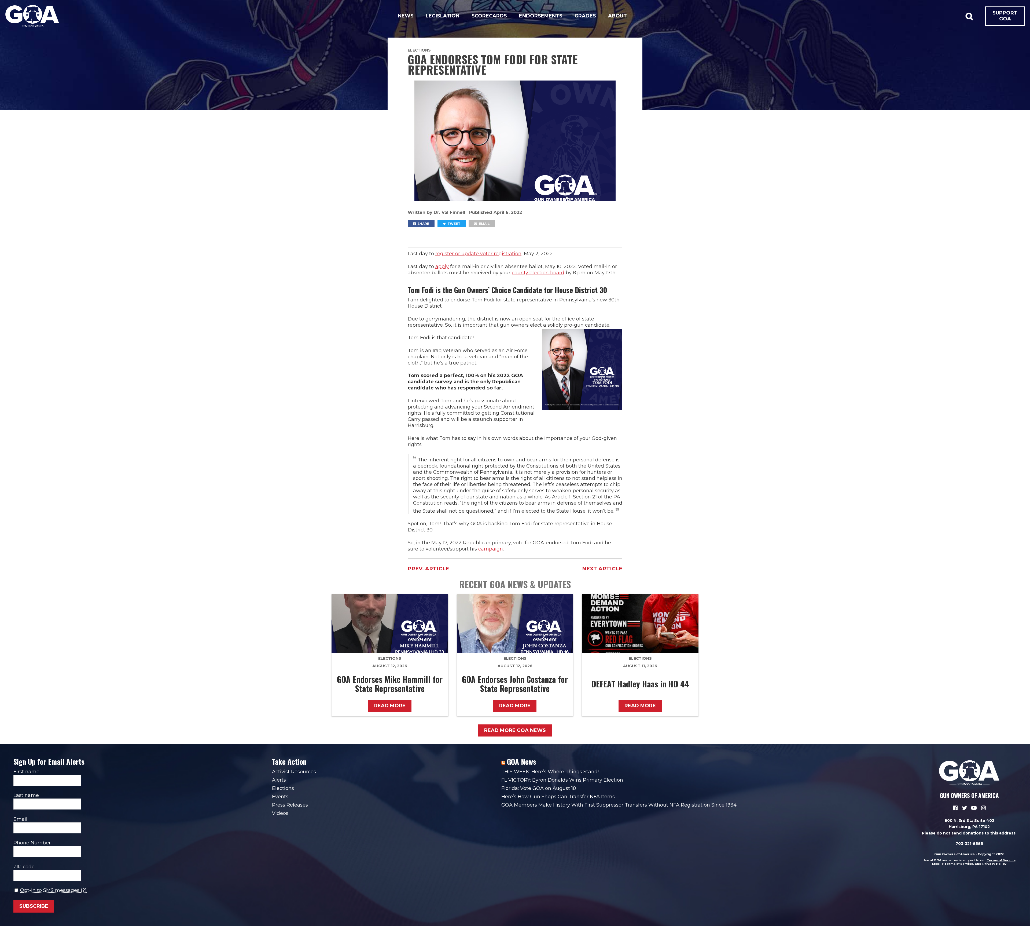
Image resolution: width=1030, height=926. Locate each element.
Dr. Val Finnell (450, 212)
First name (26, 772)
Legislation (442, 16)
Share (423, 224)
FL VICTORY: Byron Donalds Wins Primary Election (562, 780)
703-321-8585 (969, 843)
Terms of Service (1001, 860)
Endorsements (540, 16)
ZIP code (24, 867)
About (617, 16)
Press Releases (290, 805)
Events (280, 797)
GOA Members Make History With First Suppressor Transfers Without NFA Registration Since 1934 (619, 805)
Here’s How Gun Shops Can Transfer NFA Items (558, 797)
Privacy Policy (994, 864)
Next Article (602, 569)
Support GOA (1004, 16)
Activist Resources (294, 772)
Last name (26, 795)
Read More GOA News (515, 730)
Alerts (279, 780)
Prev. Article (428, 569)
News (406, 16)
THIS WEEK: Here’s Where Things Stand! (550, 772)
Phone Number (32, 843)
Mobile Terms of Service (952, 864)
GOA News (521, 761)
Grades (585, 16)
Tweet (453, 224)
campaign (490, 549)
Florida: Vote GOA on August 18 (538, 788)
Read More (390, 706)
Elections (419, 50)
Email (484, 224)
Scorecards (489, 16)
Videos (280, 813)
